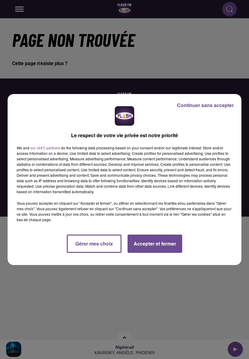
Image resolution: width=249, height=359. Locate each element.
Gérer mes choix (94, 243)
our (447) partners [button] (45, 147)
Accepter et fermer (155, 243)
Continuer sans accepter (205, 105)
